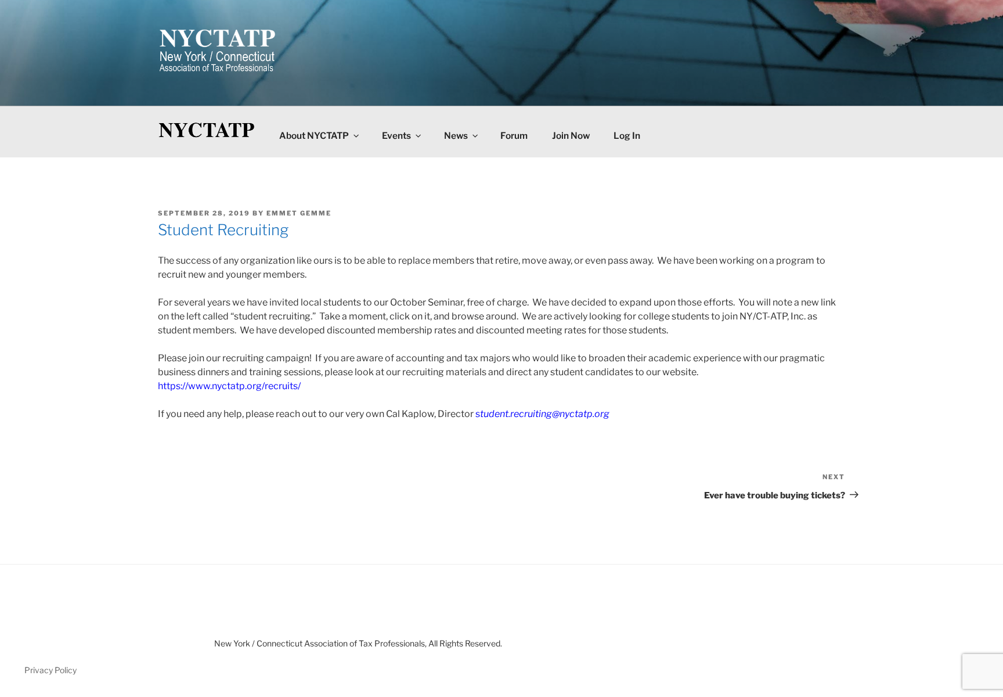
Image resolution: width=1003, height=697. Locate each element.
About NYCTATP (314, 135)
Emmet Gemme (298, 213)
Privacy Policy (50, 670)
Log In (627, 135)
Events (396, 135)
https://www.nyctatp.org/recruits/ (229, 385)
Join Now (571, 135)
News (456, 135)
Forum (514, 135)
